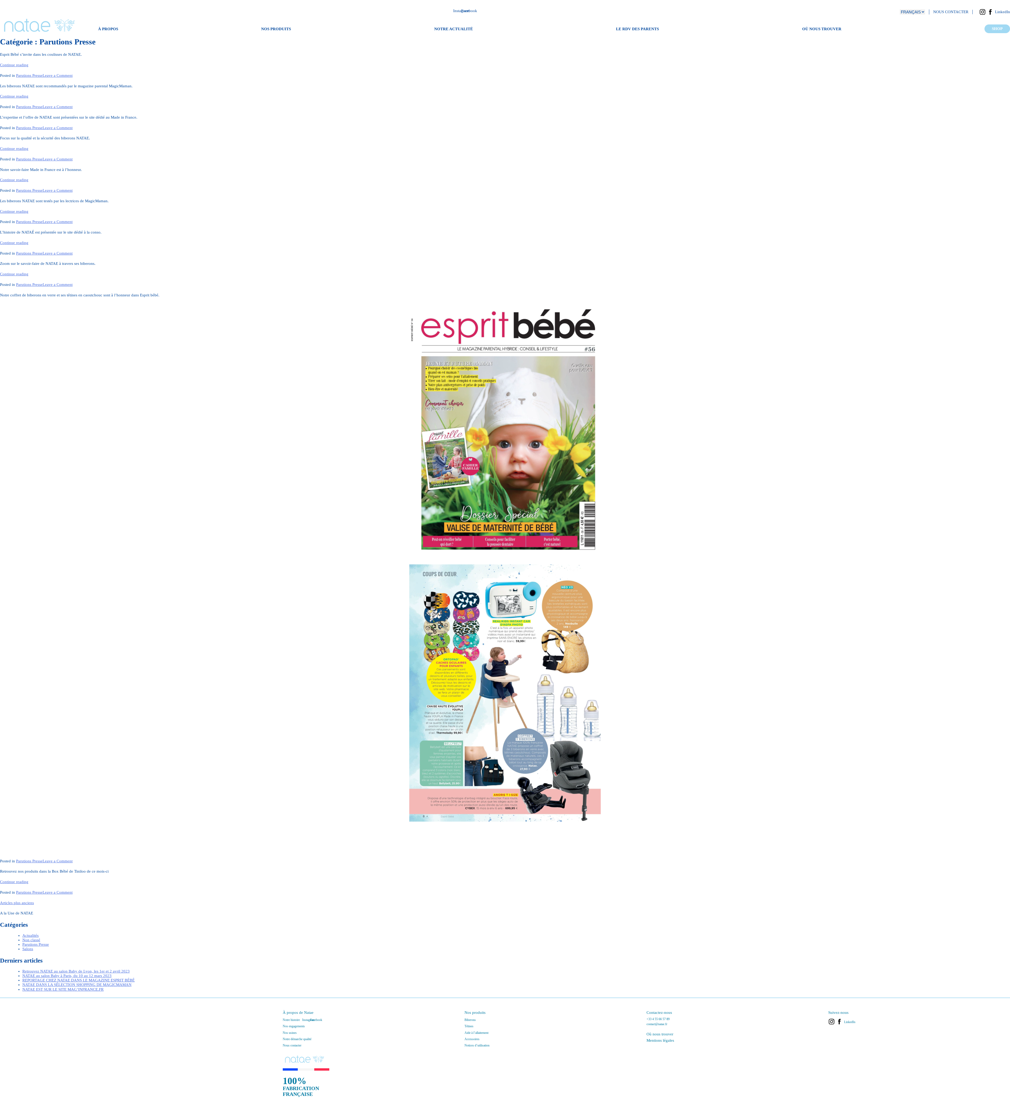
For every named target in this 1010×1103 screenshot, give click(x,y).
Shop (997, 29)
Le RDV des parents (637, 29)
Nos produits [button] (276, 29)
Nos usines (290, 1033)
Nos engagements (294, 1026)
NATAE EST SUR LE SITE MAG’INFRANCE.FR (63, 989)
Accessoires (471, 1039)
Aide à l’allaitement (476, 1033)
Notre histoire (291, 1020)
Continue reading (14, 65)
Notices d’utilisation (476, 1045)
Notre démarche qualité (297, 1039)
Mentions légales (660, 1040)
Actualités (30, 935)
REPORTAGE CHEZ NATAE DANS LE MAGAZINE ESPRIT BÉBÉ (78, 980)
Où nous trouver (821, 29)
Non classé (31, 940)
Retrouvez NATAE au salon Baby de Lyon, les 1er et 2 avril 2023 (76, 971)
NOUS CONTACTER (950, 12)
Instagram (982, 12)
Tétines (468, 1026)
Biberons (470, 1020)
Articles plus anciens (17, 903)
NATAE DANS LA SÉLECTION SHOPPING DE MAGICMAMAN (77, 985)
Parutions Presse (29, 75)
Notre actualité (453, 29)
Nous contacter (292, 1045)
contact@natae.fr (657, 1024)
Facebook (990, 12)
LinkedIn (1002, 12)
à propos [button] (108, 29)
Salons (27, 949)
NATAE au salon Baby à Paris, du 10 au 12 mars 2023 (67, 976)
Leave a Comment (58, 75)
